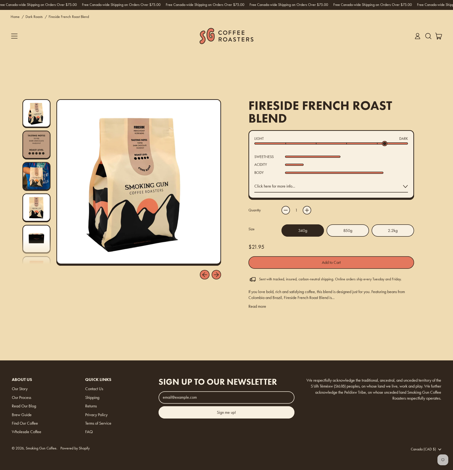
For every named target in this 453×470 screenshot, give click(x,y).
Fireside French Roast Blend (69, 16)
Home (15, 16)
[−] (285, 210)
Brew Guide (22, 414)
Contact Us (94, 388)
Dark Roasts (34, 16)
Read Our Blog (24, 406)
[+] (307, 210)
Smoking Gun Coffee (41, 448)
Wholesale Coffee (26, 431)
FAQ (89, 431)
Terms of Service (98, 423)
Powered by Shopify (75, 448)
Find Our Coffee (25, 423)
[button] (428, 36)
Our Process (21, 397)
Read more (257, 306)
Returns (91, 406)
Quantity (254, 210)
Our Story (20, 388)
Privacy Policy (96, 414)
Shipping (92, 397)
